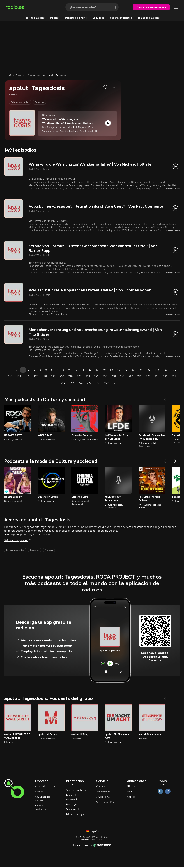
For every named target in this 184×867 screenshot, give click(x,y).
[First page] (9, 370)
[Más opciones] (114, 87)
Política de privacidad (71, 797)
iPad (129, 792)
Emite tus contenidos (41, 807)
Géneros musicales (121, 18)
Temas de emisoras (149, 18)
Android (131, 797)
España (94, 831)
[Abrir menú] (176, 7)
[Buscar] (114, 7)
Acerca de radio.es (45, 786)
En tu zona (98, 18)
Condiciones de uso (76, 790)
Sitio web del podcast (16, 540)
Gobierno (39, 102)
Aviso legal (71, 804)
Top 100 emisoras (34, 18)
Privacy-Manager (75, 814)
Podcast (54, 18)
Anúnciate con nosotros (43, 799)
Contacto (101, 786)
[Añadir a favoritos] (105, 87)
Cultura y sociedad (20, 102)
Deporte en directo (76, 18)
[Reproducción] (108, 123)
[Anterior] (165, 398)
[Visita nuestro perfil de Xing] (167, 791)
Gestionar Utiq (74, 809)
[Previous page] (16, 370)
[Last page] (121, 383)
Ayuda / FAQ (103, 797)
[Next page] (114, 383)
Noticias (49, 550)
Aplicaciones (103, 792)
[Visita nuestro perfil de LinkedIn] (160, 791)
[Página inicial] (10, 75)
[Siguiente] (175, 398)
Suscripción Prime (106, 802)
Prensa (39, 792)
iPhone (131, 786)
